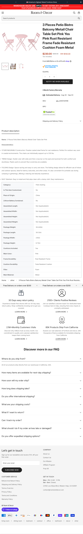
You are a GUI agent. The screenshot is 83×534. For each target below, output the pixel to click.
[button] (78, 12)
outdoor (39, 521)
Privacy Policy (7, 492)
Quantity (46, 72)
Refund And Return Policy (11, 481)
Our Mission (47, 461)
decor (68, 521)
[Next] (67, 2)
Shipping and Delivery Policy (12, 484)
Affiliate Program (49, 465)
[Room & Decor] (41, 13)
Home (4, 280)
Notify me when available (57, 82)
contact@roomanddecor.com (53, 490)
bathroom (58, 521)
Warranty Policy (7, 499)
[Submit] (78, 18)
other (12, 280)
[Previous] (15, 2)
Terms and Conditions (9, 495)
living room (5, 521)
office (49, 521)
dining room (18, 521)
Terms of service (7, 488)
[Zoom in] (35, 27)
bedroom (29, 521)
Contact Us (47, 457)
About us (46, 454)
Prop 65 (46, 468)
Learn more (20, 312)
